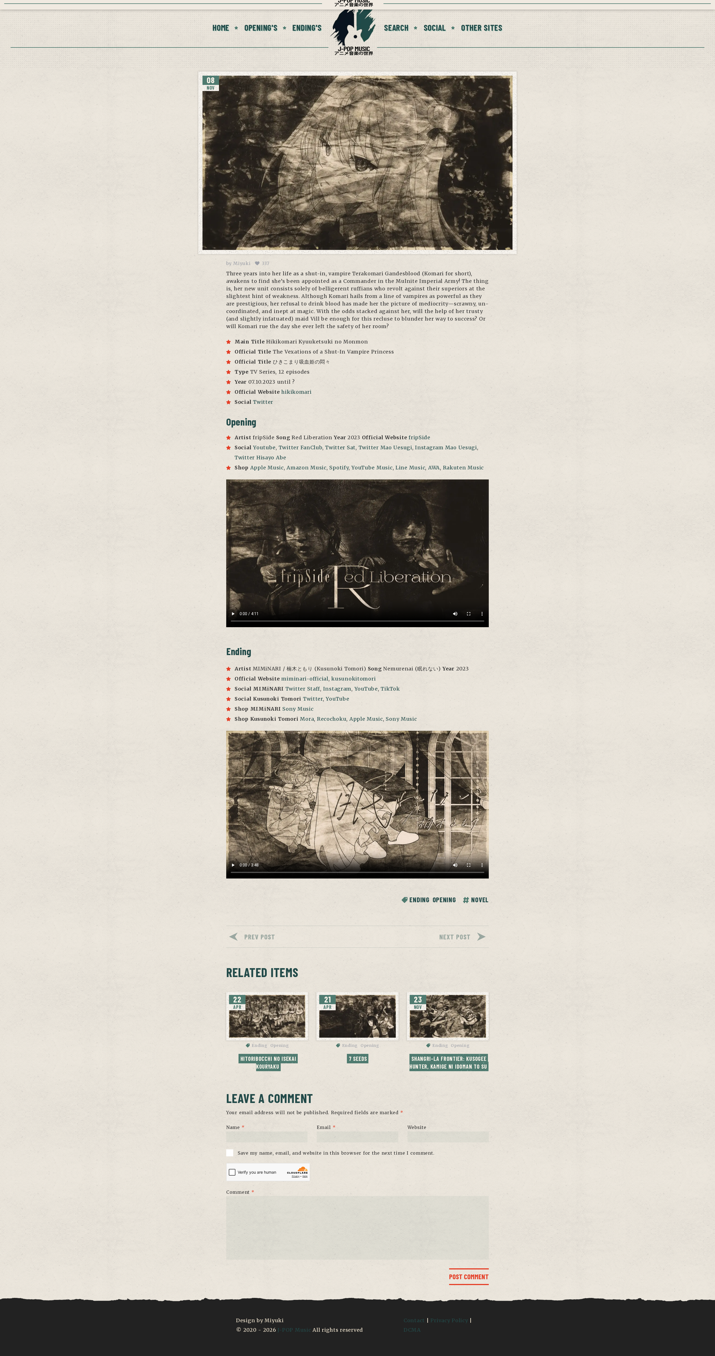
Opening (444, 899)
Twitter (263, 402)
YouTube (366, 689)
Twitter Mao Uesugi (385, 447)
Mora (307, 719)
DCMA (412, 1330)
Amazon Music (306, 467)
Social (435, 27)
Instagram (337, 689)
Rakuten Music (463, 467)
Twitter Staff (302, 689)
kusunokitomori (353, 678)
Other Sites (481, 27)
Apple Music (267, 467)
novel (480, 899)
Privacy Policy (449, 1320)
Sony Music (297, 709)
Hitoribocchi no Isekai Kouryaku (269, 1062)
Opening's (260, 27)
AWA (434, 467)
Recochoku (331, 719)
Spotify (338, 467)
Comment (240, 1192)
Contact (414, 1320)
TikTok (390, 689)
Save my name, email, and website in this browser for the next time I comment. (336, 1153)
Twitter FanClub (300, 447)
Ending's (306, 27)
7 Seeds (358, 1058)
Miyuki (242, 263)
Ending (419, 899)
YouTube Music (371, 467)
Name (235, 1127)
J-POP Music (294, 1330)
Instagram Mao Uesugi (446, 447)
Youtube (264, 447)
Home (221, 27)
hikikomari (296, 392)
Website (416, 1127)
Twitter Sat (340, 447)
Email (326, 1127)
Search (396, 27)
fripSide (419, 437)
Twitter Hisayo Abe (260, 457)
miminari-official (304, 678)
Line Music (410, 467)
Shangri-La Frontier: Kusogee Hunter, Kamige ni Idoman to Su (448, 1062)
